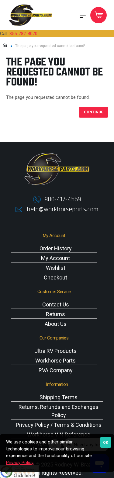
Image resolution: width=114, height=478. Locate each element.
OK (105, 442)
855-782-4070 (23, 33)
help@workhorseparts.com (62, 209)
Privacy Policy (19, 462)
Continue (93, 112)
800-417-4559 (62, 199)
